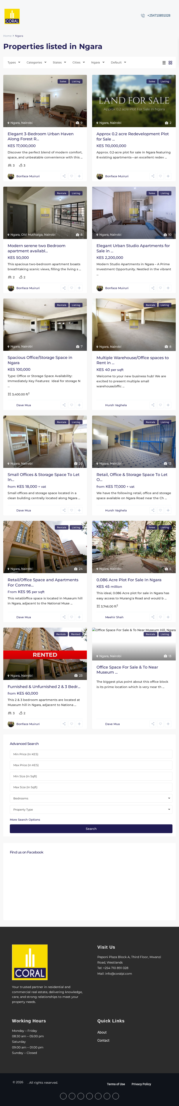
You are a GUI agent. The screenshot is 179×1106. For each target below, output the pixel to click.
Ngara (95, 62)
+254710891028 (158, 15)
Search (91, 829)
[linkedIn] (98, 1096)
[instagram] (115, 1096)
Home (7, 35)
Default (116, 62)
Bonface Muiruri (28, 176)
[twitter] (89, 1096)
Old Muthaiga (32, 235)
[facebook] (63, 1096)
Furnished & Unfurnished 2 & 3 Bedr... (44, 686)
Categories (34, 62)
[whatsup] (72, 1096)
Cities (76, 62)
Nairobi (27, 123)
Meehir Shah (114, 617)
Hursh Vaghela (116, 405)
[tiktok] (80, 1096)
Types (12, 62)
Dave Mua (23, 405)
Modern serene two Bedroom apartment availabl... (36, 248)
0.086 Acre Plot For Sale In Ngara (129, 580)
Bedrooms (20, 798)
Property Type (23, 809)
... (82, 157)
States (57, 62)
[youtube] (107, 1096)
